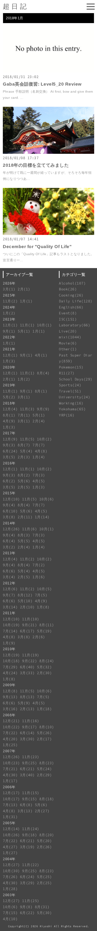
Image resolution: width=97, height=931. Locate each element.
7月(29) (10, 667)
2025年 (9, 295)
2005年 (9, 823)
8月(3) (24, 535)
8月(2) (24, 475)
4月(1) (41, 355)
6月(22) (27, 913)
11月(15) (30, 793)
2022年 (9, 337)
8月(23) (46, 763)
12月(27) (11, 865)
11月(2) (10, 301)
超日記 (15, 6)
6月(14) (27, 733)
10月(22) (11, 727)
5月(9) (24, 703)
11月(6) (29, 529)
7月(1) (24, 415)
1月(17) (10, 781)
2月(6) (38, 637)
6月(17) (27, 631)
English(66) (71, 307)
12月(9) (10, 439)
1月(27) (10, 853)
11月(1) (27, 325)
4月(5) (38, 481)
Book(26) (68, 289)
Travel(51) (70, 391)
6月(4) (9, 541)
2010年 (9, 649)
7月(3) (38, 475)
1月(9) (9, 643)
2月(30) (44, 673)
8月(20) (46, 835)
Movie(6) (68, 343)
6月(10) (10, 511)
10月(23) (11, 763)
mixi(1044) (70, 337)
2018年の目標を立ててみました (36, 165)
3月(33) (27, 673)
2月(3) (24, 457)
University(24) (74, 397)
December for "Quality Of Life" (37, 246)
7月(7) (38, 445)
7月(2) (38, 565)
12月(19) (11, 655)
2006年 (9, 787)
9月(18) (29, 835)
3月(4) (9, 577)
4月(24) (10, 673)
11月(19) (30, 655)
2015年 (9, 493)
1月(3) (9, 361)
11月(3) (27, 409)
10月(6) (46, 499)
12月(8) (10, 691)
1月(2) (9, 313)
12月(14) (11, 829)
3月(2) (9, 547)
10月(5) (44, 589)
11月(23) (30, 757)
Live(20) (68, 331)
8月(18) (46, 799)
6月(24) (10, 451)
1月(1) (26, 301)
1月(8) (43, 607)
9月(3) (9, 445)
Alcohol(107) (72, 283)
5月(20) (44, 841)
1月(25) (10, 745)
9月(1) (9, 331)
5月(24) (44, 769)
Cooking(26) (71, 295)
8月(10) (46, 727)
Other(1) (68, 349)
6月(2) (9, 481)
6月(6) (9, 571)
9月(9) (43, 409)
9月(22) (29, 661)
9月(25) (29, 763)
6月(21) (27, 769)
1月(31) (10, 817)
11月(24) (30, 829)
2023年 (9, 319)
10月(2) (44, 439)
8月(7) (24, 445)
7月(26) (10, 877)
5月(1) (24, 331)
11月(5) (27, 439)
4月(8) (41, 451)
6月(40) (27, 667)
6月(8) (26, 805)
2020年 (9, 367)
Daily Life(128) (76, 301)
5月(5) (24, 541)
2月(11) (25, 517)
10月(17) (11, 799)
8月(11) (46, 625)
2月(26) (44, 847)
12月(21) (11, 721)
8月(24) (46, 661)
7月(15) (10, 913)
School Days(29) (76, 379)
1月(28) (10, 889)
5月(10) (25, 601)
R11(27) (67, 373)
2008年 (9, 715)
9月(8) (26, 907)
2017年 (9, 433)
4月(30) (10, 775)
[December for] (48, 234)
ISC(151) (68, 319)
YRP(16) (67, 415)
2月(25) (44, 883)
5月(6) (24, 481)
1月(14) (42, 517)
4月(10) (10, 919)
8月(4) (43, 373)
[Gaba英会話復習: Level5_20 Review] (48, 71)
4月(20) (10, 739)
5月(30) (44, 913)
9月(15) (29, 799)
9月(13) (10, 697)
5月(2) (9, 397)
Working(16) (71, 403)
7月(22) (10, 733)
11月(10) (30, 619)
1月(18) (44, 709)
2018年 (9, 403)
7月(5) (41, 595)
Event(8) (68, 313)
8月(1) (41, 391)
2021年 (9, 349)
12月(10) (11, 499)
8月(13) (27, 697)
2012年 (9, 583)
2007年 (9, 751)
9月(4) (9, 505)
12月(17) (11, 793)
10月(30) (11, 871)
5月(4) (26, 451)
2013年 (9, 553)
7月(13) (10, 805)
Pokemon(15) (71, 367)
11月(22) (30, 865)
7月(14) (10, 631)
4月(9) (9, 421)
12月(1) (10, 325)
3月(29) (27, 883)
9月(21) (29, 625)
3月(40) (27, 775)
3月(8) (9, 517)
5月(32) (44, 667)
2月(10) (27, 607)
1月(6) (38, 577)
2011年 (9, 613)
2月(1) (24, 289)
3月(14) (10, 607)
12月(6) (10, 589)
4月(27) (10, 847)
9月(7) (9, 595)
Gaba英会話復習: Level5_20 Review (42, 84)
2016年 (9, 463)
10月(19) (11, 625)
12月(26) (11, 529)
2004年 (9, 859)
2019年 (9, 385)
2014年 (9, 523)
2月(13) (27, 709)
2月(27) (42, 811)
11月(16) (30, 721)
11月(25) (30, 901)
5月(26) (44, 733)
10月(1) (44, 325)
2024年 (9, 307)
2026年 (9, 283)
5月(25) (44, 877)
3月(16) (10, 709)
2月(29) (44, 775)
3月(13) (25, 811)
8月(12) (25, 595)
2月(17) (44, 739)
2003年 (9, 895)
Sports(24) (70, 385)
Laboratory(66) (74, 325)
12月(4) (10, 409)
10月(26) (11, 835)
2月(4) (38, 421)
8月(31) (42, 907)
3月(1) (9, 289)
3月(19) (27, 847)
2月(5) (24, 487)
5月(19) (44, 631)
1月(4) (38, 457)
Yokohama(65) (72, 409)
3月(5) (9, 457)
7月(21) (10, 769)
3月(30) (27, 739)
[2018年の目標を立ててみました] (48, 153)
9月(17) (29, 727)
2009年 (9, 685)
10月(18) (11, 661)
